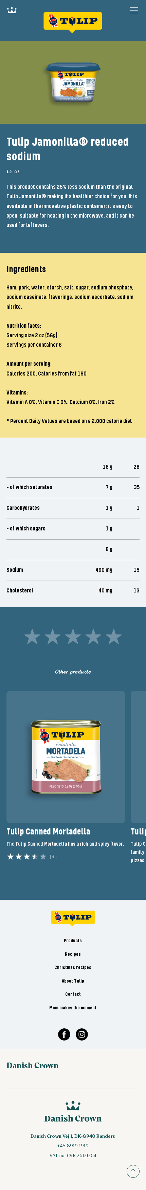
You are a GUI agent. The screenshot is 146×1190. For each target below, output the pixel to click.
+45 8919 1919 (73, 1145)
